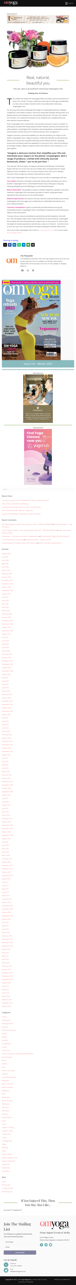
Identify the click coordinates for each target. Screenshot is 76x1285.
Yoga (3, 1151)
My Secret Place (7, 1101)
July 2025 (5, 597)
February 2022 (7, 735)
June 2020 (5, 802)
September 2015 (7, 946)
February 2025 (7, 614)
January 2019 (6, 822)
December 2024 (7, 621)
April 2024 (5, 647)
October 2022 (6, 708)
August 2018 (6, 839)
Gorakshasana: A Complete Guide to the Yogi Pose (19, 543)
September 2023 (7, 671)
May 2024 (5, 644)
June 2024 (5, 641)
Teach (4, 1124)
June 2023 (5, 681)
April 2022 (5, 728)
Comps (4, 1047)
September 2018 (7, 835)
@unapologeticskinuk (14, 233)
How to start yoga (8, 1070)
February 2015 (7, 966)
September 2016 (7, 916)
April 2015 (5, 959)
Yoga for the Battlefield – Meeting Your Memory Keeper (21, 514)
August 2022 (6, 715)
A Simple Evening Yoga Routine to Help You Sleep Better (21, 507)
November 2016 (7, 909)
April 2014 (5, 993)
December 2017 (7, 865)
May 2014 (5, 990)
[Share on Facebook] (10, 245)
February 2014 (7, 1000)
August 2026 (6, 554)
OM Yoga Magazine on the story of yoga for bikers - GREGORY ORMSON (27, 524)
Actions (4, 1017)
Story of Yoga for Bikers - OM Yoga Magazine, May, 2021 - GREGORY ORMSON (29, 530)
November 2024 (7, 624)
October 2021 (6, 748)
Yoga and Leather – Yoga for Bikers (38, 540)
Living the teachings (9, 1077)
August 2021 (6, 755)
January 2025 (6, 617)
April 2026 (5, 567)
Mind (3, 1094)
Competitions (6, 1044)
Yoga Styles (6, 1168)
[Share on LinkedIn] (14, 245)
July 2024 (5, 637)
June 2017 (5, 886)
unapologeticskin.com (46, 230)
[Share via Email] (28, 245)
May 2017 (5, 889)
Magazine (5, 1081)
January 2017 (6, 902)
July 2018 (5, 842)
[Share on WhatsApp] (19, 245)
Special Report (7, 1117)
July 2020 (5, 798)
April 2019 (5, 812)
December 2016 (7, 906)
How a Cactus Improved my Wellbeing (15, 504)
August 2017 (6, 879)
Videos (4, 1144)
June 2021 (5, 761)
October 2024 (6, 627)
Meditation (5, 1091)
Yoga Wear (5, 1171)
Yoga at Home (7, 1154)
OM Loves (5, 1107)
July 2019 (5, 808)
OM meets (5, 1111)
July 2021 (5, 758)
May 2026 (5, 564)
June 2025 (5, 601)
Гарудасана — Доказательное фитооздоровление (20, 536)
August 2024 (6, 634)
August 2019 (6, 805)
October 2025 (6, 587)
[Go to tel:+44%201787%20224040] (20, 1264)
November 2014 (7, 976)
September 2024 (7, 631)
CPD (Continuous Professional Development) (17, 1054)
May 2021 (5, 765)
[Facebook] (22, 270)
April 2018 (5, 852)
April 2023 (5, 688)
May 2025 (5, 604)
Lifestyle (5, 1074)
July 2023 (5, 678)
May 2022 (5, 725)
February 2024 (7, 654)
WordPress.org (7, 1192)
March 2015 (6, 963)
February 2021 (7, 775)
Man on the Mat (7, 1084)
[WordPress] (33, 270)
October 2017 (6, 872)
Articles (4, 1034)
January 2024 (6, 658)
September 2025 (7, 590)
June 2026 (5, 560)
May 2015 (5, 956)
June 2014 (5, 986)
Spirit (4, 1121)
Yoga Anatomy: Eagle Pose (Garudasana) (55, 536)
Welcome (5, 1148)
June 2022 (5, 721)
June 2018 (5, 845)
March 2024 (6, 651)
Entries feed (6, 1185)
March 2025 (6, 611)
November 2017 (7, 869)
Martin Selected (7, 1087)
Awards (4, 1037)
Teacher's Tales (7, 1131)
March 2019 (6, 815)
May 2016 (5, 926)
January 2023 (6, 698)
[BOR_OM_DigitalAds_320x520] (38, 398)
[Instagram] (27, 270)
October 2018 (6, 832)
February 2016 (7, 936)
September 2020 (7, 792)
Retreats (5, 1114)
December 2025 (7, 580)
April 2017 (5, 892)
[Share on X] (5, 245)
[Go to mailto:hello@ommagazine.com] (20, 1270)
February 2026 (7, 574)
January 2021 (6, 778)
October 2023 (6, 668)
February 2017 (7, 899)
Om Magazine (26, 255)
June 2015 (5, 953)
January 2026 (6, 577)
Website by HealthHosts (62, 1279)
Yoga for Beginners (8, 1161)
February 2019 (7, 818)
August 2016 (6, 919)
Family (4, 1060)
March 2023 (6, 691)
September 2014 (7, 979)
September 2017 (7, 875)
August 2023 (6, 674)
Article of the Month (9, 1030)
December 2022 (7, 701)
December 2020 (7, 782)
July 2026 (5, 557)
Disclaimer (30, 1282)
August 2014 (6, 983)
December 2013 (7, 1003)
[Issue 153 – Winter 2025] (31, 320)
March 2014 (6, 996)
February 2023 (7, 694)
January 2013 (6, 1006)
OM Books (5, 1104)
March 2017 (6, 896)
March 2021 (6, 772)
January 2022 (6, 738)
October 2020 (6, 788)
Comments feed (7, 1188)
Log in (4, 1182)
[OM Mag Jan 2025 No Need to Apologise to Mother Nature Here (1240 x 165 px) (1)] (38, 19)
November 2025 (7, 584)
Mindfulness (6, 1097)
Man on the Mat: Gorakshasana (50, 543)
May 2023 (5, 684)
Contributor (6, 1050)
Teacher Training (8, 1127)
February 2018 (7, 859)
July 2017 (5, 882)
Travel (4, 1138)
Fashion (4, 1064)
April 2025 (5, 607)
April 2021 (5, 768)
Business (5, 1040)
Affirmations (6, 1020)
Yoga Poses (6, 1164)
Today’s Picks (6, 1134)
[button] (20, 1252)
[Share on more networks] (33, 245)
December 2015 (7, 939)
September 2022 (7, 711)
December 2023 (7, 661)
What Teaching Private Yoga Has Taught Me (17, 510)
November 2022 (7, 704)
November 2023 (7, 664)
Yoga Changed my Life (9, 1158)
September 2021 (7, 751)
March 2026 (6, 570)
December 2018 (7, 825)
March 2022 (6, 731)
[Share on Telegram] (23, 245)
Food (3, 1067)
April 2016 (5, 929)
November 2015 (7, 943)
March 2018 (6, 855)
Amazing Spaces (7, 1024)
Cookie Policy (36, 1279)
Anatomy (5, 1027)
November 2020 (7, 785)
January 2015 (6, 969)
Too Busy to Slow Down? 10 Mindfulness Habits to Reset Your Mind (25, 500)
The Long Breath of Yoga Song (13, 540)
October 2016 (6, 912)
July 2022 (5, 718)
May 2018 (5, 849)
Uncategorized (7, 1141)
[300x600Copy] (38, 457)
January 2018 (6, 862)
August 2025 (6, 594)
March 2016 (6, 932)
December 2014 (7, 973)
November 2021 (7, 745)
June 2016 (5, 922)
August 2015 (6, 949)
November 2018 (7, 829)
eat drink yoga (7, 1057)
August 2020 (6, 795)
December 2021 (7, 741)
